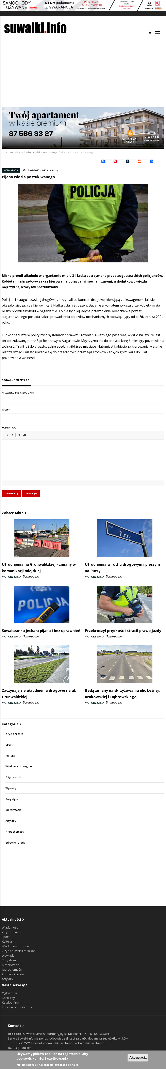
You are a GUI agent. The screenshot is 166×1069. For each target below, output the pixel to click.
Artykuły (10, 821)
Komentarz (9, 427)
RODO (13, 1048)
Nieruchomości (14, 831)
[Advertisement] (83, 76)
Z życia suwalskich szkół (18, 951)
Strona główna (14, 152)
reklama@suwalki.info (89, 1043)
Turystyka (11, 799)
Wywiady (11, 788)
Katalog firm (10, 1002)
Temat (6, 410)
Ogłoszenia (10, 993)
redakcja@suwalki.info (58, 1043)
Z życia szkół (13, 777)
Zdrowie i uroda (15, 842)
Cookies (25, 1048)
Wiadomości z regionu (19, 766)
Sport (9, 744)
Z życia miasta (14, 734)
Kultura (10, 755)
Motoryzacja (50, 152)
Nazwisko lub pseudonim (18, 392)
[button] (6, 435)
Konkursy (8, 998)
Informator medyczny (17, 1007)
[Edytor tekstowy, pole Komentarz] (83, 464)
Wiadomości (33, 152)
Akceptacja (138, 1057)
